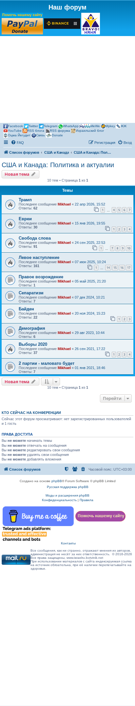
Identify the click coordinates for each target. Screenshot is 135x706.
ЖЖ (123, 126)
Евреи (25, 218)
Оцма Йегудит (19, 135)
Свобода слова (35, 238)
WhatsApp (71, 126)
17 (128, 267)
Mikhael (64, 204)
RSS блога (35, 130)
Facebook (15, 126)
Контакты (68, 543)
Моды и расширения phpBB (67, 495)
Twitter (33, 126)
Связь (40, 135)
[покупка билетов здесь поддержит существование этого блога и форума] (90, 23)
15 (115, 267)
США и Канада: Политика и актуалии (58, 164)
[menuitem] (17, 143)
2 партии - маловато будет (46, 363)
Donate (57, 135)
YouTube (15, 130)
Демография (32, 328)
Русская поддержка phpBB (67, 487)
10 (128, 248)
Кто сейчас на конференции (31, 413)
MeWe (95, 126)
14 (108, 267)
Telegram (50, 126)
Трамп (25, 199)
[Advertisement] (67, 80)
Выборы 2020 (33, 344)
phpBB (56, 481)
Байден (26, 308)
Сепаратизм (31, 292)
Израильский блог (90, 130)
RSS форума (60, 130)
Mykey (110, 126)
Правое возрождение (41, 276)
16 (122, 267)
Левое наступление (39, 257)
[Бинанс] (62, 23)
